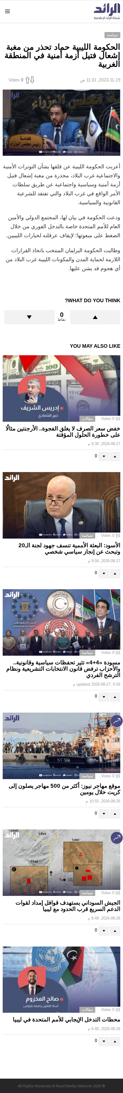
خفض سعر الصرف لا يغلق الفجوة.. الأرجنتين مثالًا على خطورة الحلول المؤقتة (63, 431)
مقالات (87, 418)
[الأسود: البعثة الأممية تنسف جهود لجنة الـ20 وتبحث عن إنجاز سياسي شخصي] (61, 505)
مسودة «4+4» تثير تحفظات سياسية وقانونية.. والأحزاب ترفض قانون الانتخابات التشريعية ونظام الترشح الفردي (63, 668)
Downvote (29, 317)
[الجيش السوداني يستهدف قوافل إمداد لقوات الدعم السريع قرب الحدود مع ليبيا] (61, 862)
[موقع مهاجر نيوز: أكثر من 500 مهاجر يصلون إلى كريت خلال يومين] (61, 746)
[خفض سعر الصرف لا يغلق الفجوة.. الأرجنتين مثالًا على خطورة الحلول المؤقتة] (61, 388)
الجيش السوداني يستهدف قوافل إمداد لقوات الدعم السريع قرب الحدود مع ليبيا (68, 906)
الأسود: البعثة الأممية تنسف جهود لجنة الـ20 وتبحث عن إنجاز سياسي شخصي (69, 548)
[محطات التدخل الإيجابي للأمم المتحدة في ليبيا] (61, 980)
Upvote (95, 317)
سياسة (87, 535)
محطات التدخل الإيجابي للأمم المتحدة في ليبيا (66, 1019)
